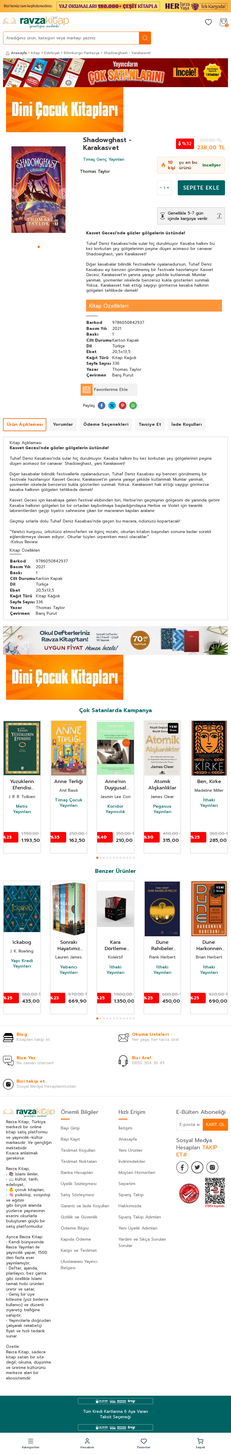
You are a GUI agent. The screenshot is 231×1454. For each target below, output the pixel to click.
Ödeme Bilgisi (75, 1228)
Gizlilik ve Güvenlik (79, 1217)
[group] (38, 189)
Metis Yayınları (22, 809)
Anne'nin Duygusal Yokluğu (115, 785)
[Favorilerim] (208, 23)
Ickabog (22, 942)
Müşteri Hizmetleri (137, 1172)
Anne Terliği (68, 782)
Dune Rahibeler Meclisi (162, 945)
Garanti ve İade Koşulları (85, 1206)
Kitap (35, 52)
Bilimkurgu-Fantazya (82, 52)
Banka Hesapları (77, 1172)
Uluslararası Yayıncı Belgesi (79, 1264)
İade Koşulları (186, 424)
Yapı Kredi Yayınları (22, 963)
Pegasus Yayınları (162, 809)
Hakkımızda (130, 1206)
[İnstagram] (212, 1167)
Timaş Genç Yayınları (103, 159)
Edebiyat (52, 52)
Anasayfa (19, 52)
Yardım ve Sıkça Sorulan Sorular (142, 1242)
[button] (39, 247)
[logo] (36, 23)
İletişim (125, 1128)
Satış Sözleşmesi (77, 1195)
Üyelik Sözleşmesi (79, 1184)
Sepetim (127, 1184)
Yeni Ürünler (131, 1150)
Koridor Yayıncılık (115, 809)
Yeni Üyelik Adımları (138, 1228)
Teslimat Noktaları (79, 1161)
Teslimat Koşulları (78, 1150)
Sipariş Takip (131, 1195)
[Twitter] (197, 1167)
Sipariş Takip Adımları (140, 1217)
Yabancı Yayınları (69, 970)
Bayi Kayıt (70, 1139)
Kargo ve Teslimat (79, 1250)
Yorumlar (63, 424)
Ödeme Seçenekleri (105, 424)
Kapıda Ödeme (76, 1239)
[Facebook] (182, 1167)
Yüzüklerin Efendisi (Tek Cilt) (22, 785)
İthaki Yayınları (209, 802)
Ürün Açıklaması (25, 424)
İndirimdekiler (132, 1161)
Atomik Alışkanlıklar (162, 785)
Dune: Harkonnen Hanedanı (209, 945)
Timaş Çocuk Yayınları (68, 802)
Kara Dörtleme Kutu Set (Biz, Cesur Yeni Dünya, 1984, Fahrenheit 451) (115, 945)
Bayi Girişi (70, 1128)
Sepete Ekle (201, 188)
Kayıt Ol (215, 1124)
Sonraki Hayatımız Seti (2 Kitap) (68, 945)
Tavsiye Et (150, 424)
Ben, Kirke (209, 782)
